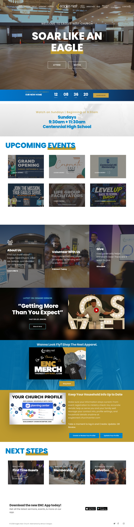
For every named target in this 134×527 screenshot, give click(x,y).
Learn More (101, 95)
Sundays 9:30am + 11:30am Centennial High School (67, 122)
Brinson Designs (46, 524)
